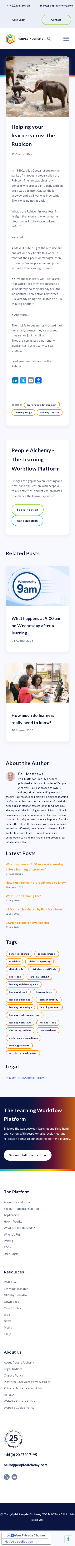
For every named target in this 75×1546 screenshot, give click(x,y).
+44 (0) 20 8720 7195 (19, 5)
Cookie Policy (34, 1077)
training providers (19, 1045)
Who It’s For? (13, 1234)
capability (14, 961)
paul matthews (48, 1030)
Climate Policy (13, 1375)
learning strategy (48, 999)
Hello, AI (9, 1394)
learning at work (18, 992)
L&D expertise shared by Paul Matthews (34, 909)
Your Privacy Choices (30, 1535)
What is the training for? (23, 896)
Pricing (9, 1240)
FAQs (7, 1247)
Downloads (11, 1301)
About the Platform (17, 1202)
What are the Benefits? (19, 1228)
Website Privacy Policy (19, 1401)
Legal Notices (13, 1369)
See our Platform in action (21, 1208)
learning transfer (49, 412)
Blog (7, 1314)
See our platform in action (27, 1155)
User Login (18, 19)
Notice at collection (19, 1541)
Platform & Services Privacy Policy (27, 1381)
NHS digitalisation (16, 1295)
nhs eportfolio (48, 1022)
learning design (23, 412)
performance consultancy (23, 1037)
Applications (12, 1215)
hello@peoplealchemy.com (56, 5)
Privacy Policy (15, 1077)
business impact (47, 953)
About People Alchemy (19, 1362)
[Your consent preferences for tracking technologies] (68, 1539)
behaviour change (19, 953)
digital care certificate (44, 969)
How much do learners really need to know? (36, 882)
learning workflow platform (24, 1015)
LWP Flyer (11, 1282)
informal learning (39, 976)
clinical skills (16, 969)
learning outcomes (19, 999)
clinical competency (39, 961)
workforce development (23, 1053)
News (7, 1321)
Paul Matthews (30, 774)
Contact (56, 19)
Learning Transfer (16, 1288)
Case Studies (12, 1308)
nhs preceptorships (20, 1030)
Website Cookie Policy (19, 1407)
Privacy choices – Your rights (23, 1388)
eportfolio (15, 976)
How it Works (13, 1221)
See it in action (27, 509)
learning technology (20, 1007)
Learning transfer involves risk (27, 922)
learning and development (42, 404)
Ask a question (27, 520)
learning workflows (20, 1022)
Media (8, 1327)
